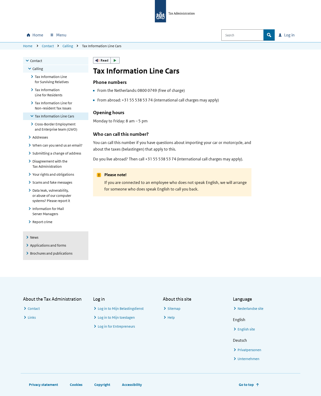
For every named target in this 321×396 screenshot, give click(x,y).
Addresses (40, 137)
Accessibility (132, 384)
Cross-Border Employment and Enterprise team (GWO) (56, 127)
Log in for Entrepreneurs (116, 326)
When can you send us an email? (57, 145)
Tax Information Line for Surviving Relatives (52, 79)
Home (27, 46)
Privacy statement (43, 384)
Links (32, 317)
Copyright (102, 384)
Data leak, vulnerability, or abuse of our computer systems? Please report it (51, 195)
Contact (48, 46)
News (34, 237)
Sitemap (174, 308)
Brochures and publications (51, 253)
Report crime (42, 222)
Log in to (121, 308)
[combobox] (242, 35)
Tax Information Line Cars (54, 116)
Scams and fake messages (52, 182)
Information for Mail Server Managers (48, 211)
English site (246, 329)
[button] (106, 60)
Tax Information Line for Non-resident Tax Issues (53, 105)
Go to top (246, 384)
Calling (68, 46)
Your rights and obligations (53, 174)
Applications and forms (48, 245)
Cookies (76, 384)
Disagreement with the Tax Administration (49, 164)
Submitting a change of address (56, 153)
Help (171, 317)
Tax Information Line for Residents (48, 92)
